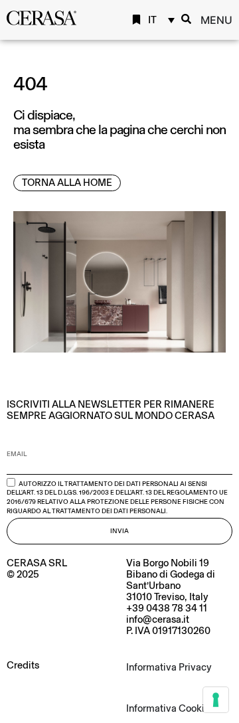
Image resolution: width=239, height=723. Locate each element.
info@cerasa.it (157, 619)
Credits (23, 665)
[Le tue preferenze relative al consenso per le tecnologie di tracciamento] (215, 699)
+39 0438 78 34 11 (166, 608)
